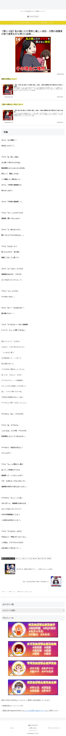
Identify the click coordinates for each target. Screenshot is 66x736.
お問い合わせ (33, 728)
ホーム (12, 728)
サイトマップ (33, 730)
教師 (50, 558)
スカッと (20, 558)
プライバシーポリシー (54, 728)
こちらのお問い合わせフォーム (35, 711)
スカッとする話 (28, 558)
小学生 (44, 558)
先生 (36, 558)
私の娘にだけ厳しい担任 (9, 558)
